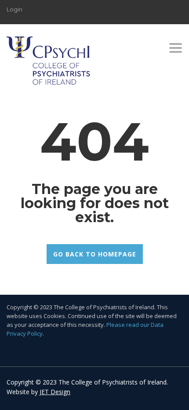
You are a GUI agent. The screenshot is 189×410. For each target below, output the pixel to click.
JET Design (55, 392)
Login (14, 9)
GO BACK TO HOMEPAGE (94, 254)
